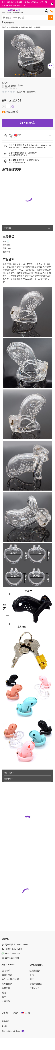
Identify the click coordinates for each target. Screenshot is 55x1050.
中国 (8, 252)
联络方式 (6, 970)
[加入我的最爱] (51, 66)
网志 (32, 979)
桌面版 (4, 1026)
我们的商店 (7, 974)
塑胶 (8, 245)
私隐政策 (5, 1021)
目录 (32, 974)
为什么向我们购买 (10, 979)
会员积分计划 (36, 983)
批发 (4, 997)
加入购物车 (27, 123)
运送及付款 (35, 970)
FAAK (9, 248)
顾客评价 (6, 988)
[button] (15, 74)
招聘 (4, 992)
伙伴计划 (6, 1001)
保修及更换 (7, 983)
